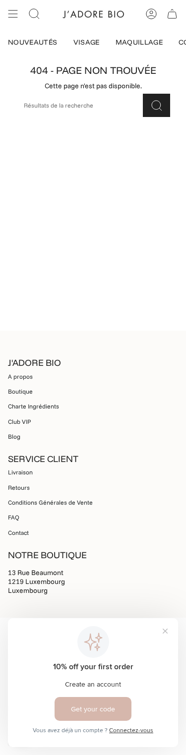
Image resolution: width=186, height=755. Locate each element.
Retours (19, 487)
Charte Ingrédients (33, 406)
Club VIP (19, 421)
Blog (14, 436)
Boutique (20, 391)
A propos (20, 376)
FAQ (13, 517)
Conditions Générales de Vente (50, 502)
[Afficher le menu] (13, 13)
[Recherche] (156, 105)
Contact (18, 532)
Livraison (20, 472)
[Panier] (172, 13)
